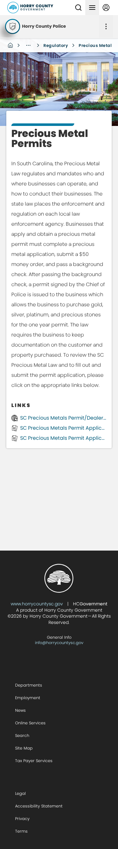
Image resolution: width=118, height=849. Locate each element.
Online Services (30, 723)
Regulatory (55, 45)
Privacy (22, 818)
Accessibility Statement (39, 806)
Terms (21, 831)
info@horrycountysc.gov (59, 642)
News (20, 710)
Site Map (24, 748)
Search (22, 735)
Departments (28, 685)
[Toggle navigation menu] (92, 7)
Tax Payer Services (34, 760)
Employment (27, 697)
